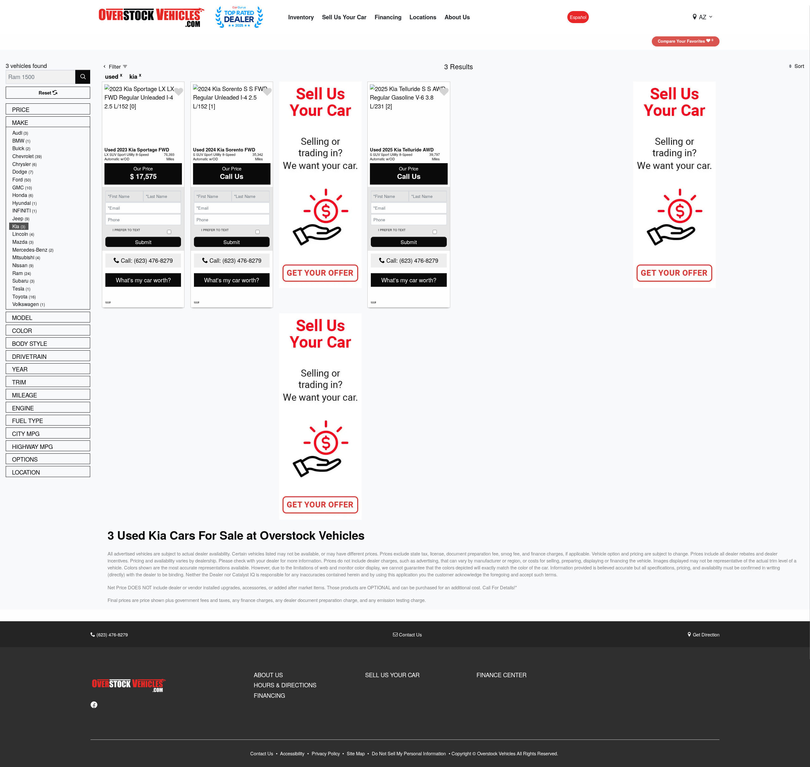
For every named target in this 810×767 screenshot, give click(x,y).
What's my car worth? (143, 280)
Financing (269, 695)
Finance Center (501, 675)
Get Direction (706, 634)
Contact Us (410, 634)
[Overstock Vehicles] (153, 16)
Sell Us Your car (392, 675)
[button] (301, 17)
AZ (702, 17)
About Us (268, 675)
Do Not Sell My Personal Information (409, 753)
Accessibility (293, 753)
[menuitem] (49, 133)
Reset (46, 92)
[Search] (82, 76)
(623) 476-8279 (111, 634)
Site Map (356, 753)
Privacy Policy (326, 753)
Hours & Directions (285, 685)
